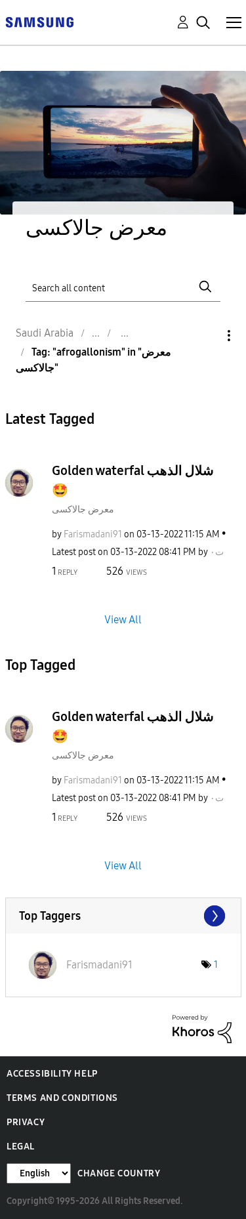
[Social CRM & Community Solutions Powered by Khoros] (202, 1028)
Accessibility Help (52, 1073)
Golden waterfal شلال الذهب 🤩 (133, 480)
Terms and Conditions (62, 1098)
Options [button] (206, 335)
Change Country (118, 1173)
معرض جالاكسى (83, 509)
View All (123, 619)
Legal (21, 1146)
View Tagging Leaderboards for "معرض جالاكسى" (123, 916)
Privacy (26, 1122)
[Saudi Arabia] (39, 21)
